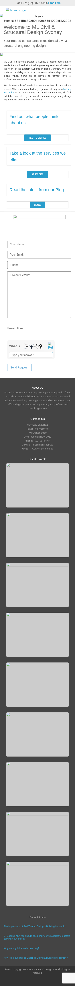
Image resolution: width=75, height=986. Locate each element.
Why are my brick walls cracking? (21, 948)
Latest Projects (37, 459)
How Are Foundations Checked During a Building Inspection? (36, 957)
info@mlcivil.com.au (42, 444)
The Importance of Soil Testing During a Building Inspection (35, 926)
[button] (68, 10)
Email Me (54, 3)
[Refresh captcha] (50, 348)
